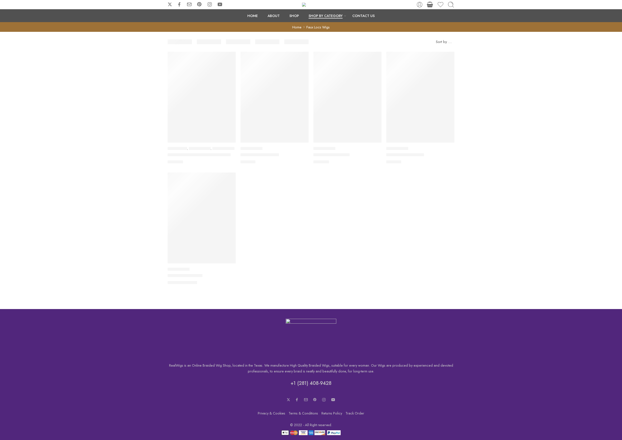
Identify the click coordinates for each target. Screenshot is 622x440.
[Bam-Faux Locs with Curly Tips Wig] (202, 97)
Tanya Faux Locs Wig (405, 154)
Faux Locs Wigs (200, 148)
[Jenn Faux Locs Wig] (202, 218)
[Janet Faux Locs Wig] (347, 97)
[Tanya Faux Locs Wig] (420, 97)
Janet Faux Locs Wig (331, 154)
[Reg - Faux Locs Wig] (275, 97)
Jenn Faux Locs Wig (185, 275)
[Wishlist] (228, 58)
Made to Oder (177, 148)
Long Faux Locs (223, 148)
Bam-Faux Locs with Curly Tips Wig (199, 154)
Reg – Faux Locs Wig (260, 154)
